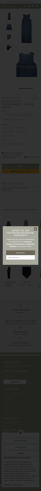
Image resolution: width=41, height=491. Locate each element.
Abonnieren (20, 253)
